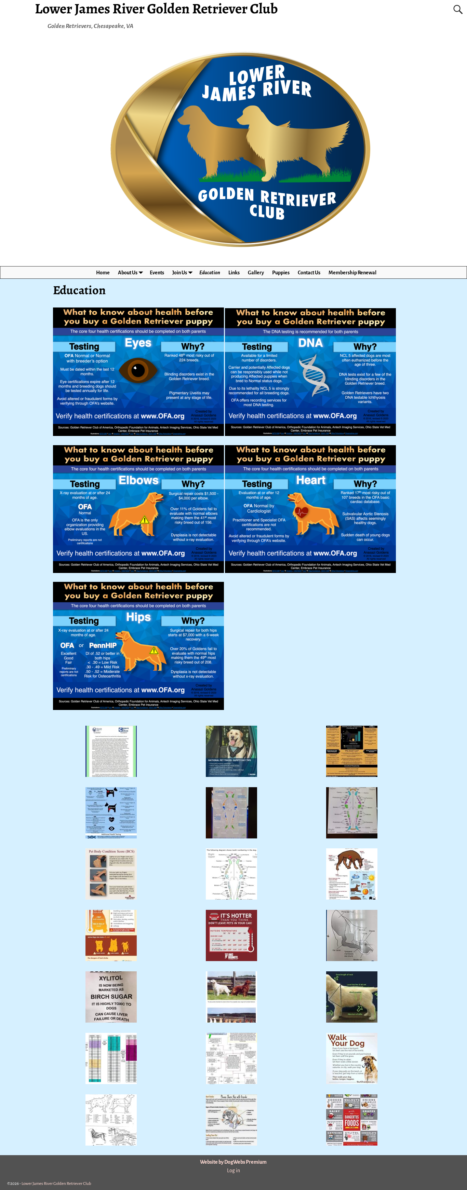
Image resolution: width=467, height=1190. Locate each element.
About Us (127, 272)
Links (234, 272)
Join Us (179, 272)
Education (209, 272)
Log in (233, 1170)
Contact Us (309, 272)
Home (103, 272)
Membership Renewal (352, 272)
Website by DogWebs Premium (233, 1162)
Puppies (281, 272)
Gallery (256, 272)
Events (157, 272)
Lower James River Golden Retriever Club (56, 1183)
